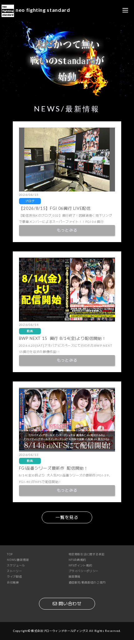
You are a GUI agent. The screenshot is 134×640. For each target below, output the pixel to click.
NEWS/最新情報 (18, 559)
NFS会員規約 (77, 559)
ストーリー (14, 571)
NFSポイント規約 (80, 565)
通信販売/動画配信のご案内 (87, 582)
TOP (10, 554)
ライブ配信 (14, 576)
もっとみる (67, 230)
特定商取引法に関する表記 (87, 554)
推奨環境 (75, 576)
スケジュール (16, 565)
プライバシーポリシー (84, 571)
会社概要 (13, 582)
